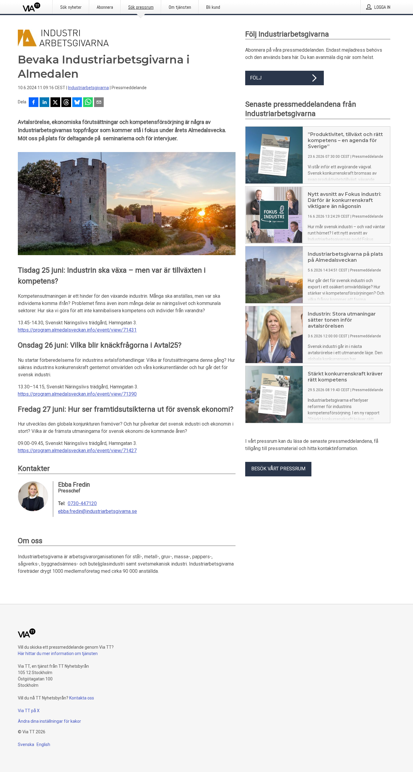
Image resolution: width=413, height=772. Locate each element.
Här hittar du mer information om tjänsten (58, 653)
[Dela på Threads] (66, 102)
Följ (256, 78)
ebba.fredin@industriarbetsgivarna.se (97, 511)
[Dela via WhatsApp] (88, 102)
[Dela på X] (55, 102)
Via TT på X (29, 710)
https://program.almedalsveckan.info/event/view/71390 (77, 394)
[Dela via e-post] (99, 102)
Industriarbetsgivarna (88, 87)
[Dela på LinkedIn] (44, 102)
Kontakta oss (81, 698)
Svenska (26, 744)
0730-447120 (82, 503)
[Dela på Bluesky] (77, 102)
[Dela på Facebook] (33, 102)
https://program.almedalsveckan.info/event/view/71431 (77, 330)
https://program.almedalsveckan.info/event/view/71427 (77, 450)
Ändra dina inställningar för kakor (49, 721)
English (43, 744)
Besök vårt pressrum (278, 469)
